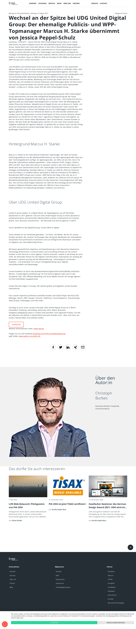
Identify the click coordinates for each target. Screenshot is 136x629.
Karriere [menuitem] (32, 3)
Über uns (13, 579)
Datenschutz (60, 579)
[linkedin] (68, 347)
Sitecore (111, 575)
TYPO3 (110, 579)
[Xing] (75, 347)
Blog (11, 587)
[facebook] (53, 347)
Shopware (111, 591)
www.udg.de (39, 328)
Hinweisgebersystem (63, 587)
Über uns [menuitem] (67, 3)
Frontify (110, 599)
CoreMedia (111, 587)
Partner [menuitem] (76, 3)
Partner (12, 583)
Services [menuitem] (51, 3)
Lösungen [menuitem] (42, 3)
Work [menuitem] (59, 3)
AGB (57, 575)
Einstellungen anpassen (116, 623)
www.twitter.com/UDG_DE (29, 336)
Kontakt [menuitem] (103, 3)
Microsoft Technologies (116, 603)
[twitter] (60, 347)
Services (12, 575)
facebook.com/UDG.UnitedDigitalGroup (49, 334)
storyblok (111, 583)
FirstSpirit (111, 572)
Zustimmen (54, 623)
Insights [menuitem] (94, 3)
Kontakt (58, 572)
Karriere (12, 572)
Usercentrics (112, 595)
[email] (83, 347)
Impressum (60, 583)
